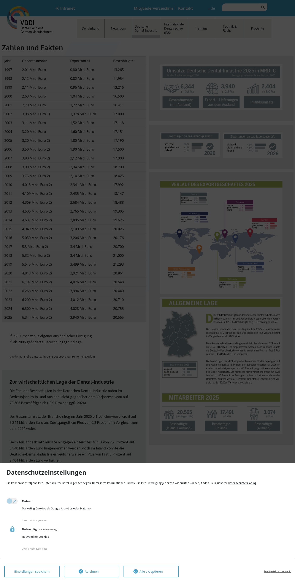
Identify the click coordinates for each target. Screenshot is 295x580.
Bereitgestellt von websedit (277, 571)
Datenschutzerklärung (242, 483)
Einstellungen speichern (32, 571)
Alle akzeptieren (151, 571)
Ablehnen (92, 571)
